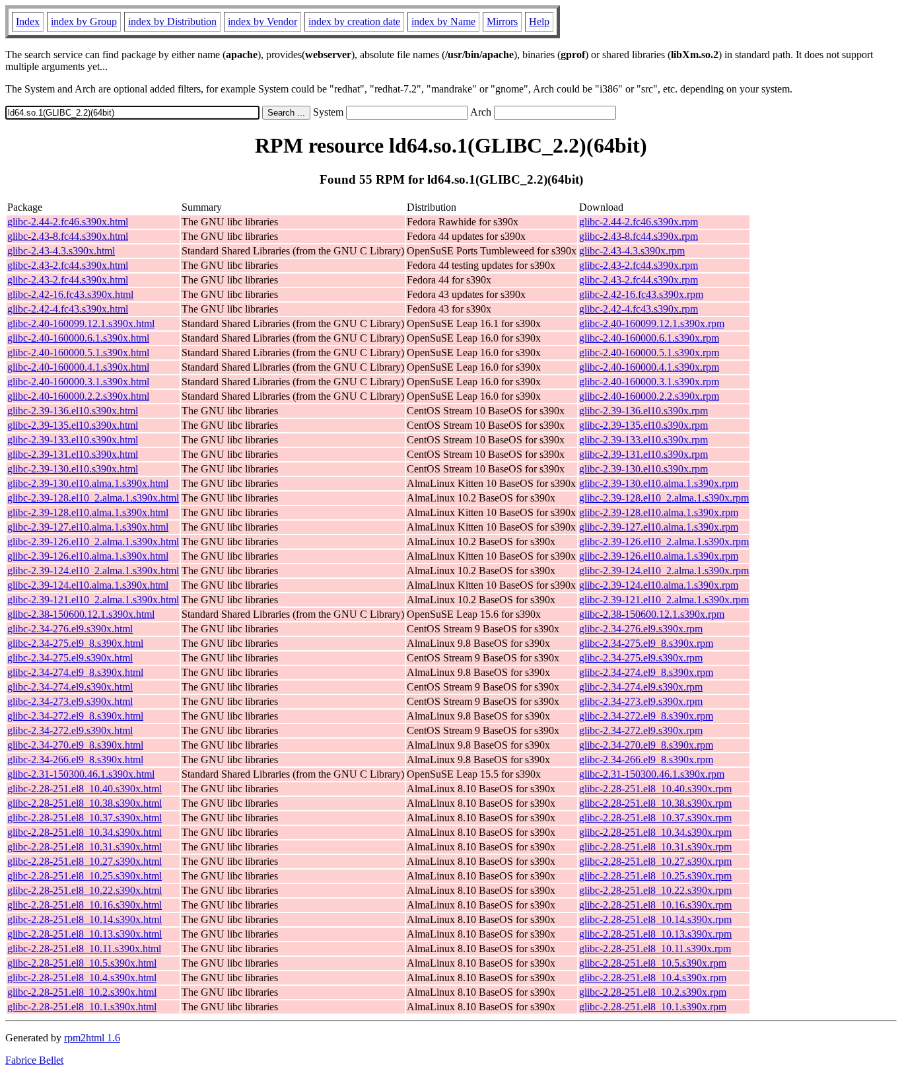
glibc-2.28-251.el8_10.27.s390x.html (84, 861)
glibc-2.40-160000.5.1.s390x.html (78, 352)
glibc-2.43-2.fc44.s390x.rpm (638, 265)
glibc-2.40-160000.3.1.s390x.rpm (649, 381)
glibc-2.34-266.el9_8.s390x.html (75, 759)
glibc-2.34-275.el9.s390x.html (70, 657)
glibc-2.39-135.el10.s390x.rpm (643, 425)
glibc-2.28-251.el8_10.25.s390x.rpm (655, 875)
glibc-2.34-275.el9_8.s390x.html (75, 643)
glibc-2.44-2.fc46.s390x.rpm (638, 221)
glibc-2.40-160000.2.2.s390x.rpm (649, 396)
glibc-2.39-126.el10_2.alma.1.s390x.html (93, 541)
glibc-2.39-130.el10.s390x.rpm (643, 468)
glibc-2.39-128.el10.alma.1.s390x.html (87, 512)
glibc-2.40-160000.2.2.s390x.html (78, 396)
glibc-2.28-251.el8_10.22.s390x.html (84, 890)
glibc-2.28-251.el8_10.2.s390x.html (81, 992)
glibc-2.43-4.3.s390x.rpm (632, 250)
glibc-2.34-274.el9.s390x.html (70, 686)
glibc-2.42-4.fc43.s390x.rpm (638, 309)
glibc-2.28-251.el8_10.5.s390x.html (81, 963)
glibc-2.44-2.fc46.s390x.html (67, 221)
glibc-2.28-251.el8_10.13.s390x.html (84, 934)
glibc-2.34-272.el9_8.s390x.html (75, 716)
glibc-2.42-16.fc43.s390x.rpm (641, 294)
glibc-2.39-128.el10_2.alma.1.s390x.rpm (664, 497)
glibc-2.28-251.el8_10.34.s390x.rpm (655, 832)
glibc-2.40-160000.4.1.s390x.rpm (649, 367)
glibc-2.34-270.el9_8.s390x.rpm (646, 745)
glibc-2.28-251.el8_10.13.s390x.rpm (655, 934)
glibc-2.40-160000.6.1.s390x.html (78, 338)
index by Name (443, 21)
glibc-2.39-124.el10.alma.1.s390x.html (87, 585)
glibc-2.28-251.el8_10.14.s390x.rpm (655, 919)
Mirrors (502, 21)
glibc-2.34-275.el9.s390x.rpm (641, 657)
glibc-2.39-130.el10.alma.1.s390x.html (87, 483)
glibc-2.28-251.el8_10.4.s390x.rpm (652, 977)
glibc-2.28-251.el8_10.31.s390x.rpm (655, 846)
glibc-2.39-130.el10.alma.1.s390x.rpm (658, 483)
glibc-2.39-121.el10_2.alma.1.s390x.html (93, 599)
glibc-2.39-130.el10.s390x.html (72, 468)
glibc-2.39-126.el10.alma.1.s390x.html (87, 556)
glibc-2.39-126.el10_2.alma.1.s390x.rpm (664, 541)
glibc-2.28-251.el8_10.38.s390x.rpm (655, 803)
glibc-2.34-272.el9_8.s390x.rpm (646, 716)
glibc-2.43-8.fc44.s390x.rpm (638, 236)
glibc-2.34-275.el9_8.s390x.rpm (646, 643)
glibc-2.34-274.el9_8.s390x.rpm (646, 672)
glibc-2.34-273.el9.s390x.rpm (641, 701)
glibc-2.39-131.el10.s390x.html (72, 454)
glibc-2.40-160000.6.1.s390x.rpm (649, 338)
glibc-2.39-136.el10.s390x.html (72, 410)
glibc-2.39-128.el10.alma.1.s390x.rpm (658, 512)
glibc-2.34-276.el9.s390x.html (70, 628)
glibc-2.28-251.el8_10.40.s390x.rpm (655, 788)
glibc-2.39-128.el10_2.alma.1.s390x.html (93, 497)
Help (539, 21)
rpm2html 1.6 (92, 1037)
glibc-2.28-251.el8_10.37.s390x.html (84, 817)
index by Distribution (172, 21)
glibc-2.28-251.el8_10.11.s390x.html (84, 948)
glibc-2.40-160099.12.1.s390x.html (81, 323)
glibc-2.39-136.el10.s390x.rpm (643, 410)
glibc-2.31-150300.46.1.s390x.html (81, 774)
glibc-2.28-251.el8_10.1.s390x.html (81, 1006)
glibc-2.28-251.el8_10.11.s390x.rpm (655, 948)
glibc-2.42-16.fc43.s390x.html (70, 294)
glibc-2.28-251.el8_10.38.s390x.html (84, 803)
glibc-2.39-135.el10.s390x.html (72, 425)
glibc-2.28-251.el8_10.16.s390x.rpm (655, 904)
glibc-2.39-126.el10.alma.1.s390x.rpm (658, 556)
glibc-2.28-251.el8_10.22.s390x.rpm (655, 890)
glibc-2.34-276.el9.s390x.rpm (641, 628)
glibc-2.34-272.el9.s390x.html (70, 730)
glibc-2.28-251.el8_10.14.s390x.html (84, 919)
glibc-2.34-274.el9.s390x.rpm (641, 686)
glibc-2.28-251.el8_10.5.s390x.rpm (652, 963)
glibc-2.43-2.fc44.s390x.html (67, 265)
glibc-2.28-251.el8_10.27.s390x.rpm (655, 861)
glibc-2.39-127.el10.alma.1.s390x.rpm (658, 527)
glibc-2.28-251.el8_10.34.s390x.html (84, 832)
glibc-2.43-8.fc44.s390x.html (67, 236)
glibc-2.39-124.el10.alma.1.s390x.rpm (658, 585)
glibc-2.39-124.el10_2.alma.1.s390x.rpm (664, 570)
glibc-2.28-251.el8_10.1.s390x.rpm (652, 1006)
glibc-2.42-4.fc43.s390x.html (67, 309)
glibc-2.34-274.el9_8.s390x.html (75, 672)
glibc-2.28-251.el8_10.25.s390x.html (84, 875)
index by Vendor (262, 21)
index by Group (84, 21)
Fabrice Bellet (34, 1060)
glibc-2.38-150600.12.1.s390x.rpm (651, 614)
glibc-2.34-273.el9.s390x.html (70, 701)
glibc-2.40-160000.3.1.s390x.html (78, 381)
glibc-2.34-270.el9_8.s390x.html (75, 745)
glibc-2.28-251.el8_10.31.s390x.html (84, 846)
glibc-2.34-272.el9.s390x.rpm (641, 730)
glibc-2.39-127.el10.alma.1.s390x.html (87, 527)
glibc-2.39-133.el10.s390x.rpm (643, 439)
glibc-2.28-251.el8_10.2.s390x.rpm (652, 992)
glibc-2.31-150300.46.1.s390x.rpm (651, 774)
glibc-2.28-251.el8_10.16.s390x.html (84, 904)
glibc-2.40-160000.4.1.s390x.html (78, 367)
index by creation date (354, 21)
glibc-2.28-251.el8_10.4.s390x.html (81, 977)
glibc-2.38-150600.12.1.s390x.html (81, 614)
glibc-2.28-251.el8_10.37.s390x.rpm (655, 817)
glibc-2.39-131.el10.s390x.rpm (643, 454)
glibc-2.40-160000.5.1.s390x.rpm (649, 352)
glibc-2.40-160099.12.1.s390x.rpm (651, 323)
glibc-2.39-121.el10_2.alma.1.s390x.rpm (664, 599)
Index (28, 21)
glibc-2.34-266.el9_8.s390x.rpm (646, 759)
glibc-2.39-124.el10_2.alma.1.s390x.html (93, 570)
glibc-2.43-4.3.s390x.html (61, 250)
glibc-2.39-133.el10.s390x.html (72, 439)
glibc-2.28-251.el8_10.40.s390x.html (84, 788)
